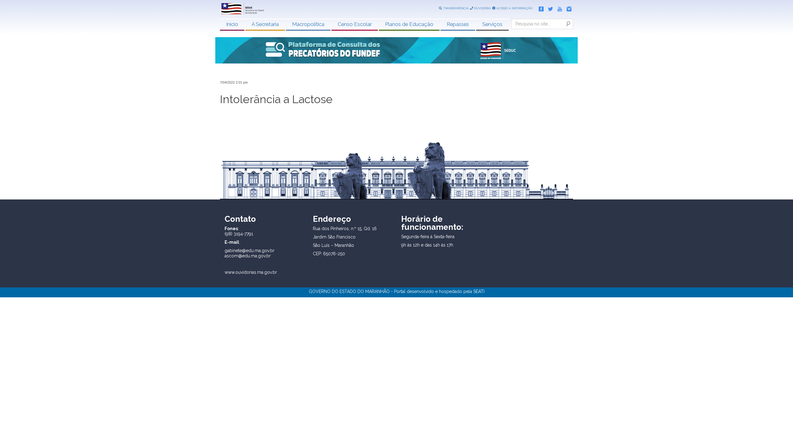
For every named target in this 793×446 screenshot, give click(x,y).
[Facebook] (540, 7)
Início (232, 24)
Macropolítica (308, 24)
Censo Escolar (355, 24)
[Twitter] (549, 7)
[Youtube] (558, 7)
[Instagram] (567, 7)
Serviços (492, 24)
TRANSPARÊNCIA (455, 8)
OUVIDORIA (482, 8)
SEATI (478, 291)
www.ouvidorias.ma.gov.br (251, 272)
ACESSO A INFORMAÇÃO (513, 8)
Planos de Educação (409, 24)
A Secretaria (265, 24)
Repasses (458, 24)
